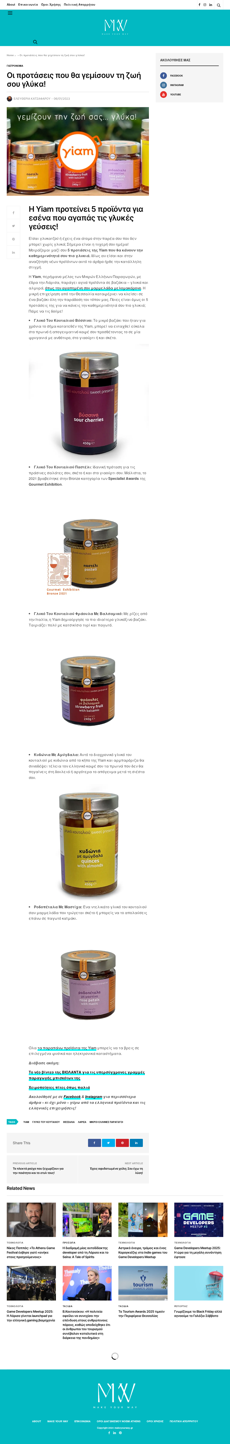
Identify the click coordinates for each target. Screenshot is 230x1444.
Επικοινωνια (82, 1421)
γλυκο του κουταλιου (46, 1122)
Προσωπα (69, 1242)
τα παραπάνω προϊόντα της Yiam (67, 1047)
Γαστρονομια (15, 66)
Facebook (72, 1096)
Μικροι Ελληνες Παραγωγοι (106, 1122)
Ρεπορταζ (181, 1306)
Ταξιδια (68, 1306)
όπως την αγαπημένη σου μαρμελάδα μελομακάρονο (93, 288)
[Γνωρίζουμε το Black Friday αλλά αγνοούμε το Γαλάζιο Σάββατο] (198, 1283)
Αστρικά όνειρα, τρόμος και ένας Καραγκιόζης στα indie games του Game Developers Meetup (142, 1252)
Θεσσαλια (69, 1122)
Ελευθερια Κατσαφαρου (32, 98)
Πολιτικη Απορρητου (184, 1421)
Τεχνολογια (15, 1242)
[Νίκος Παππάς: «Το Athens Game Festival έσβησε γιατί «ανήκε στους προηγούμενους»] (31, 1220)
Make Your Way (57, 1421)
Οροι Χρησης (155, 1421)
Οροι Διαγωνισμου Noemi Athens (118, 1421)
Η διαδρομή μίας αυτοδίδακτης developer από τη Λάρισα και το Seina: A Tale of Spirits (85, 1252)
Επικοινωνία (28, 4)
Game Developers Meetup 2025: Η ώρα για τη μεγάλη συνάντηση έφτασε (197, 1252)
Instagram (93, 1096)
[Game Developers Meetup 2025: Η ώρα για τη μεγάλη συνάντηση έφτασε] (198, 1220)
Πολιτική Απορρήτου (79, 4)
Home (10, 55)
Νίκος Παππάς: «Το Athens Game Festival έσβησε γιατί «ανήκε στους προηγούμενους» (31, 1252)
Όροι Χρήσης (51, 4)
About (11, 4)
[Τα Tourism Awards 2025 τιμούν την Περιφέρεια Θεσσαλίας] (143, 1283)
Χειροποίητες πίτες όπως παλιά (59, 1087)
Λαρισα (82, 1122)
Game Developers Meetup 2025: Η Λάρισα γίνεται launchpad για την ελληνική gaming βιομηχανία (31, 1316)
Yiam (26, 1122)
